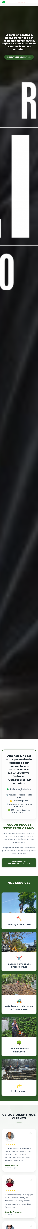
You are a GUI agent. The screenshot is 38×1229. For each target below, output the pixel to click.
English (33, 3)
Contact (28, 3)
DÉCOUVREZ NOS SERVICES (19, 57)
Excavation (21, 3)
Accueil (14, 3)
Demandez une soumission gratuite (19, 862)
